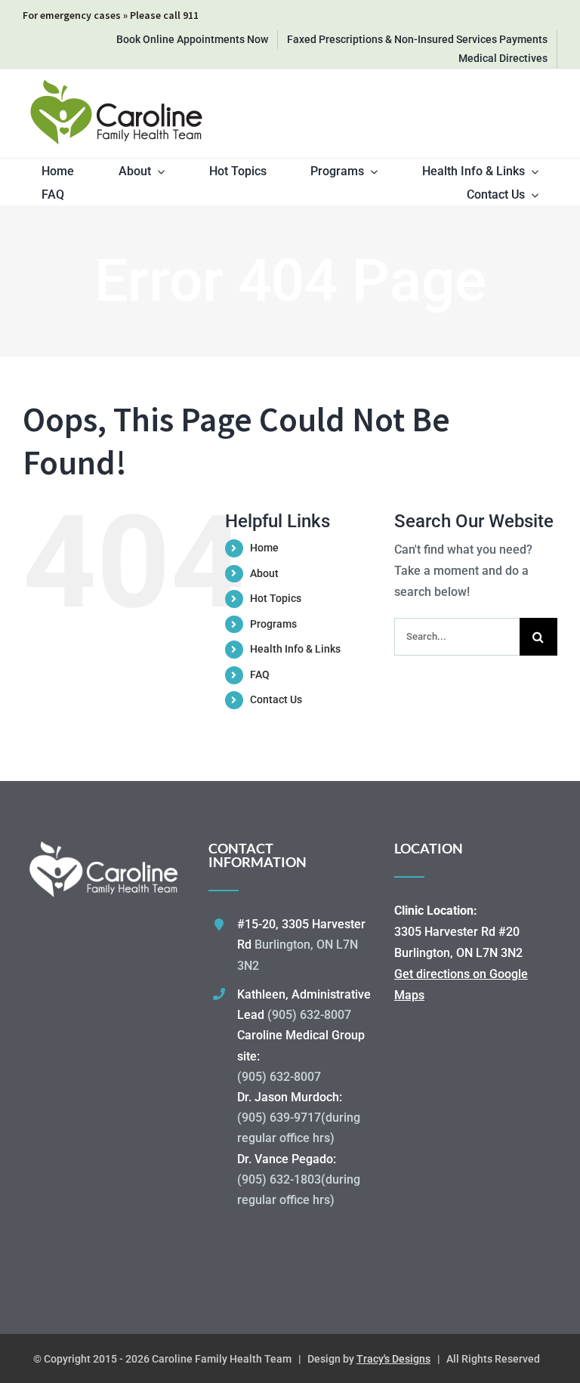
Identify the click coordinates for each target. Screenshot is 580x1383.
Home (264, 548)
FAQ (260, 674)
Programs (273, 624)
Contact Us (276, 699)
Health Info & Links (295, 649)
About (264, 573)
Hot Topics (275, 598)
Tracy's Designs (393, 1359)
